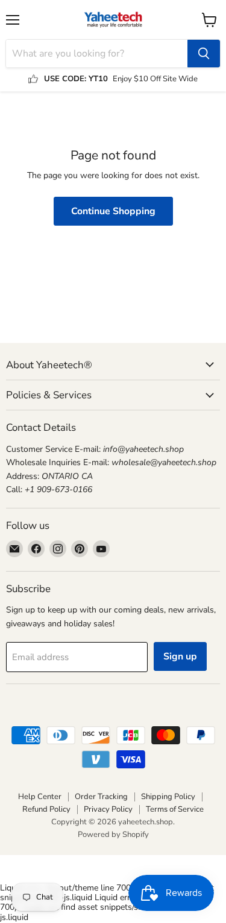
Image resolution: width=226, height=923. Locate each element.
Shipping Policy (168, 796)
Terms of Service (175, 809)
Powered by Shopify (113, 834)
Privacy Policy (108, 809)
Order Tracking (101, 796)
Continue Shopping (113, 211)
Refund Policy (46, 809)
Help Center (39, 796)
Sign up (180, 656)
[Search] (203, 53)
